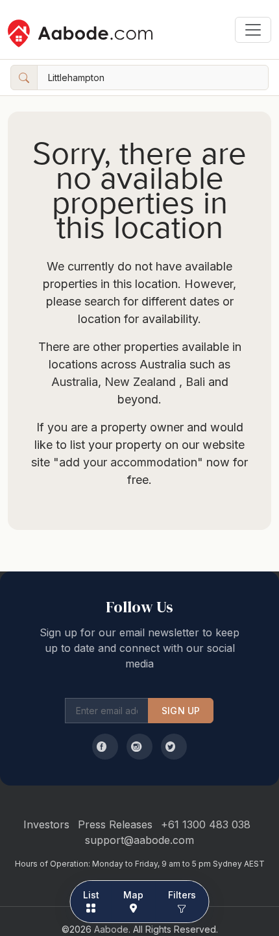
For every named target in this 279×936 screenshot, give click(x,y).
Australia (74, 382)
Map (133, 894)
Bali (193, 382)
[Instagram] (139, 747)
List (91, 894)
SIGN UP (181, 710)
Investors (46, 824)
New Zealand (140, 382)
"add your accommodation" (128, 462)
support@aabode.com (139, 840)
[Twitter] (174, 747)
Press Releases (115, 824)
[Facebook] (105, 747)
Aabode (111, 929)
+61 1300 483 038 (205, 824)
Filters (182, 894)
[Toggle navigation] (253, 30)
